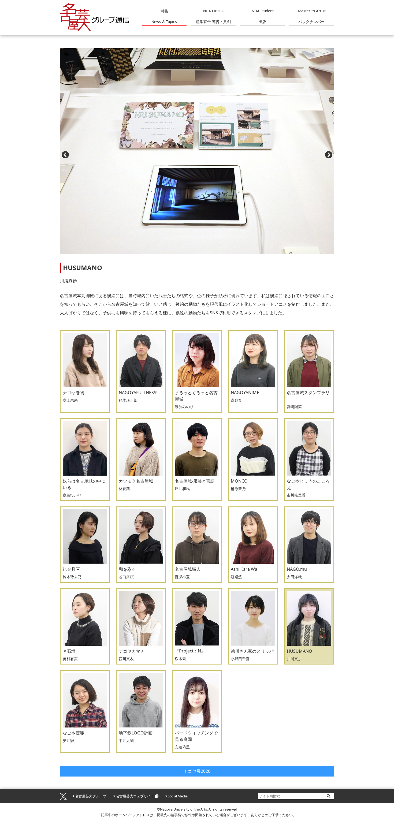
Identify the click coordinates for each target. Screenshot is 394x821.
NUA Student (263, 10)
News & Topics (164, 21)
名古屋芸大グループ (90, 796)
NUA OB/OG (213, 10)
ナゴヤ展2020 (197, 771)
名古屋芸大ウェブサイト (135, 796)
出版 (262, 21)
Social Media (178, 796)
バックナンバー (311, 21)
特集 (164, 10)
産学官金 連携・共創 (213, 21)
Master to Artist (312, 10)
